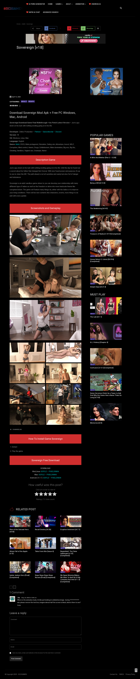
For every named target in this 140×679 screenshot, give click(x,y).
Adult (23, 24)
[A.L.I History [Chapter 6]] (106, 331)
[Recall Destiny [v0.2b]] (45, 521)
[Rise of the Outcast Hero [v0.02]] (20, 521)
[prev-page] (11, 587)
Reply (19, 605)
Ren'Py (31, 101)
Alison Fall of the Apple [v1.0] (18, 552)
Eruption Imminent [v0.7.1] (70, 529)
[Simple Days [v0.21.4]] (106, 275)
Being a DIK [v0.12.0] (97, 183)
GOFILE (44, 471)
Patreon (38, 131)
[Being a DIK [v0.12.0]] (106, 172)
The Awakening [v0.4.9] (99, 208)
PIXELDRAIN (54, 471)
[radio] (37, 494)
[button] (121, 8)
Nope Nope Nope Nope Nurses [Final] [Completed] (45, 576)
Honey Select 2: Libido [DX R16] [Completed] (102, 260)
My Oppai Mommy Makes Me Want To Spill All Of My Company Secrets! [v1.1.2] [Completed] (70, 578)
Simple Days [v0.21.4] (98, 287)
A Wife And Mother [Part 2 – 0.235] (103, 157)
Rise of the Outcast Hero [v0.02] (19, 530)
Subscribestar (48, 131)
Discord (58, 131)
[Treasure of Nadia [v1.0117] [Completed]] (106, 223)
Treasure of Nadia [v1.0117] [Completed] (105, 234)
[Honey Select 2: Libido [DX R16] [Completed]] (106, 248)
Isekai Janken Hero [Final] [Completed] (19, 576)
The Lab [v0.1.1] (96, 317)
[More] (98, 28)
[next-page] (14, 587)
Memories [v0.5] (96, 423)
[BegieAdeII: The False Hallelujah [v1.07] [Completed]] (70, 543)
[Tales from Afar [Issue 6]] (45, 543)
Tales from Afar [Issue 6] (44, 551)
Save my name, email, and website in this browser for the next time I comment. (36, 653)
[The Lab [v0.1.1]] (106, 305)
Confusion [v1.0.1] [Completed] (101, 368)
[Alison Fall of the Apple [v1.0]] (20, 543)
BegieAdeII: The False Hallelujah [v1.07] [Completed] (68, 553)
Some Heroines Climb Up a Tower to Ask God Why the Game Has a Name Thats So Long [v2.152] (106, 395)
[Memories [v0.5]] (106, 411)
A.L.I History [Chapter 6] (99, 342)
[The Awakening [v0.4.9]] (106, 197)
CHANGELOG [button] (17, 429)
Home (18, 24)
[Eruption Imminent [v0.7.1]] (70, 521)
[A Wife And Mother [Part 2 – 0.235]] (106, 146)
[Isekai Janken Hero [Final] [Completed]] (20, 567)
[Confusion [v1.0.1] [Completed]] (106, 356)
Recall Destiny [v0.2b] (43, 529)
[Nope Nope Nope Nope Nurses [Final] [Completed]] (45, 567)
